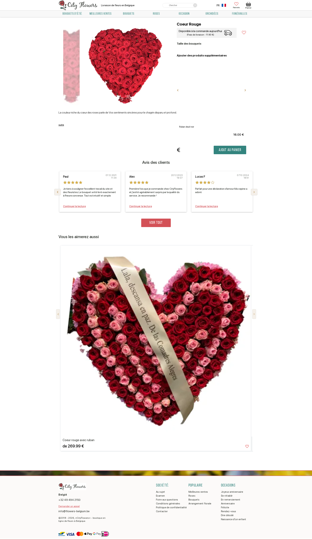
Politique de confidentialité (171, 507)
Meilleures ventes (100, 13)
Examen (160, 495)
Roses (156, 13)
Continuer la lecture (74, 206)
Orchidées (212, 13)
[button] (254, 192)
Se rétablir (227, 495)
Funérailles (239, 13)
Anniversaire (228, 503)
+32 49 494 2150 (69, 499)
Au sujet (160, 491)
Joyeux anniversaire (232, 491)
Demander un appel (69, 506)
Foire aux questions (167, 499)
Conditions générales (168, 503)
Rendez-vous (228, 511)
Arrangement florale (199, 503)
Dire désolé (227, 515)
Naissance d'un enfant (233, 519)
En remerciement (230, 499)
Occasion (184, 13)
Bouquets (128, 13)
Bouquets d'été (72, 13)
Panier (248, 8)
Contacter (162, 511)
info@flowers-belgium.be (74, 511)
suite (61, 124)
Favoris (236, 7)
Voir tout (156, 223)
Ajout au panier (230, 150)
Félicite (225, 507)
